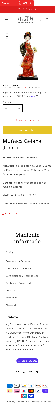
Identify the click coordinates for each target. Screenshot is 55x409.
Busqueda (11, 297)
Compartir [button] (11, 213)
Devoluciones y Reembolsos (22, 275)
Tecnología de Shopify (41, 401)
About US (11, 304)
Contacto (11, 290)
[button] (7, 19)
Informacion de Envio (18, 268)
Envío (24, 87)
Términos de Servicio (18, 261)
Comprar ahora (27, 130)
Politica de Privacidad (18, 283)
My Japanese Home (21, 401)
